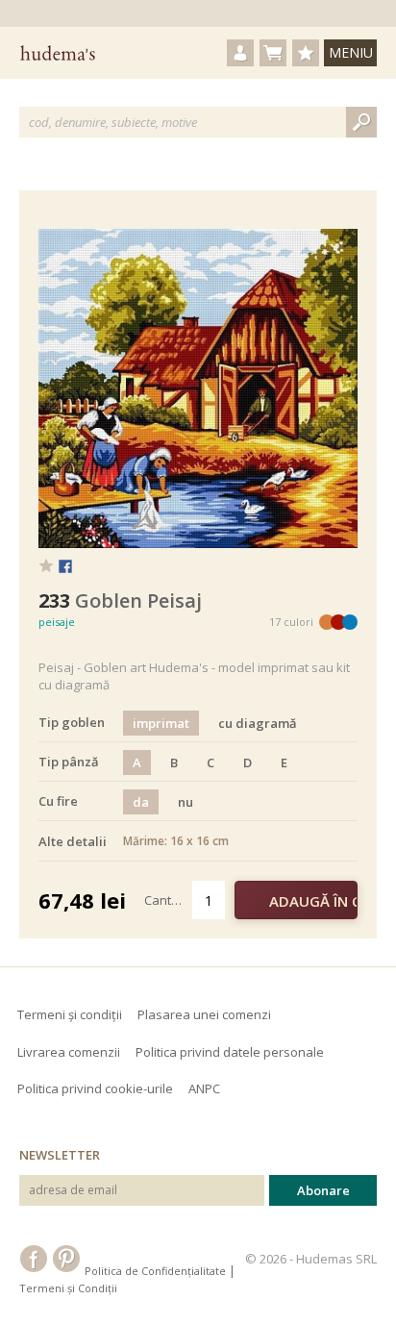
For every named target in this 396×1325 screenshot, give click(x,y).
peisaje (56, 621)
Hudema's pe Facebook (33, 1258)
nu (185, 802)
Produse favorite (305, 52)
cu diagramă (257, 723)
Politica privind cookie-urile (95, 1088)
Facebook (65, 567)
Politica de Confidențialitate (155, 1270)
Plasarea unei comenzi (204, 1014)
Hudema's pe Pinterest (66, 1258)
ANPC (204, 1088)
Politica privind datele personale (230, 1052)
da (141, 802)
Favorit (46, 565)
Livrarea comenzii (68, 1052)
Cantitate (168, 900)
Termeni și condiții (69, 1014)
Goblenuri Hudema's (57, 53)
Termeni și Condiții (68, 1288)
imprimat (161, 723)
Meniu (351, 52)
